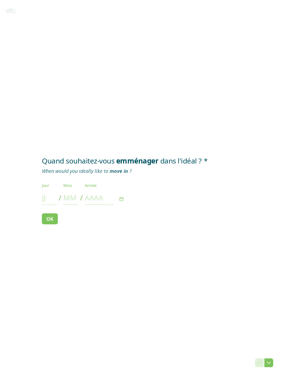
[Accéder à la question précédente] (259, 362)
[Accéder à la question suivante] (268, 362)
